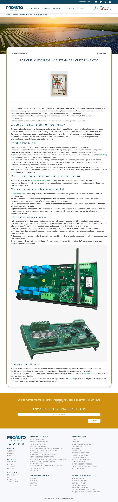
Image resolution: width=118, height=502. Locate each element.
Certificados (11, 462)
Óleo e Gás (33, 485)
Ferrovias (33, 481)
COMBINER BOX (76, 451)
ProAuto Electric (18, 194)
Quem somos (11, 451)
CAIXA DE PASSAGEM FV (79, 457)
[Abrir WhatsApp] (113, 497)
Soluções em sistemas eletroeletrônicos (86, 492)
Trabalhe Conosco (13, 482)
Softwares (11, 466)
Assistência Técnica (78, 478)
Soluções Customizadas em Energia (83, 490)
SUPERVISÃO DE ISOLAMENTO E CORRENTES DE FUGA (46, 466)
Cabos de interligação (79, 481)
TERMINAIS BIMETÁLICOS (79, 462)
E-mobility (33, 478)
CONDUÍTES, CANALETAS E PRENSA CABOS (42, 461)
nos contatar (89, 374)
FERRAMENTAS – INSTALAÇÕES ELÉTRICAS (84, 466)
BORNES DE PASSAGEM (37, 439)
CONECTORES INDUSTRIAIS (38, 444)
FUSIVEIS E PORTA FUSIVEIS (80, 455)
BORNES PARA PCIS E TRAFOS (39, 442)
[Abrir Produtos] (49, 8)
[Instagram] (105, 1)
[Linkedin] (110, 1)
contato (72, 379)
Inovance (10, 464)
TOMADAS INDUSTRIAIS (37, 468)
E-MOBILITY (75, 442)
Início (8, 15)
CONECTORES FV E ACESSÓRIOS (81, 444)
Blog (9, 455)
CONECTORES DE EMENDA (38, 446)
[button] (95, 8)
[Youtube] (96, 1)
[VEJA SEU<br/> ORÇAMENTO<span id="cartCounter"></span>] (101, 8)
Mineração (33, 483)
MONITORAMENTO (77, 446)
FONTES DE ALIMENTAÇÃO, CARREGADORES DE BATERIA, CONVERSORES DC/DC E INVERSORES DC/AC (47, 449)
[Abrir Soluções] (61, 8)
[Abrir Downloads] (73, 8)
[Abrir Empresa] (38, 8)
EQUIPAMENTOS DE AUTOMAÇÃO (39, 452)
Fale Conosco (11, 475)
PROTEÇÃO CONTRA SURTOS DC (81, 459)
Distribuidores (12, 479)
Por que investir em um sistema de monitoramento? (30, 15)
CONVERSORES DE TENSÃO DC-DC (82, 464)
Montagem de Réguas (79, 485)
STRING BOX (75, 439)
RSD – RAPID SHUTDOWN (79, 468)
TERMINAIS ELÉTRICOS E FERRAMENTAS (42, 457)
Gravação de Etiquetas (79, 483)
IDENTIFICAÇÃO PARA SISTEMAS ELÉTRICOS (43, 455)
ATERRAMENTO (34, 470)
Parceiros (10, 453)
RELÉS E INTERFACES (36, 464)
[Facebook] (100, 1)
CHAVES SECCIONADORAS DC (80, 453)
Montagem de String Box (80, 487)
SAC (8, 477)
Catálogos (11, 468)
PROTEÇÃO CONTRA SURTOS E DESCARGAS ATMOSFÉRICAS (48, 459)
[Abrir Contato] (84, 8)
